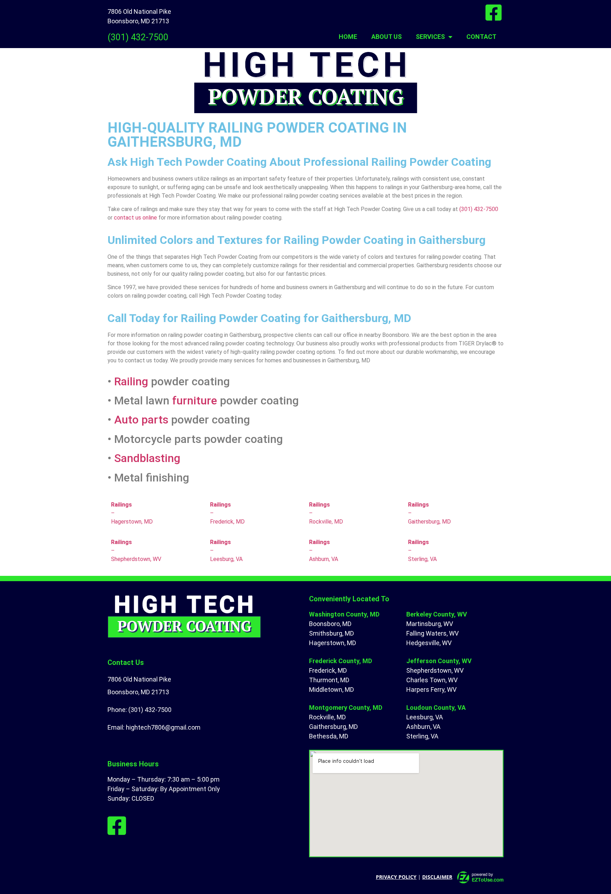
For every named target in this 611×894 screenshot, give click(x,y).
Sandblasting (147, 458)
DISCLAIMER (437, 876)
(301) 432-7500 (137, 37)
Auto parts (141, 419)
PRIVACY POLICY (396, 876)
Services (430, 36)
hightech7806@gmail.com (163, 727)
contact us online (135, 217)
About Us (386, 36)
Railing (131, 381)
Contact (481, 36)
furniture (194, 400)
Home (348, 36)
